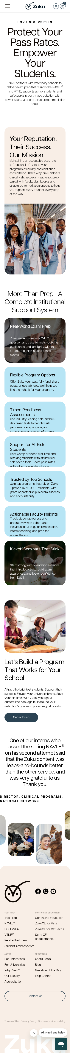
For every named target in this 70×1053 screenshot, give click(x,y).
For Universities (14, 964)
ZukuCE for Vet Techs (49, 929)
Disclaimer (44, 1021)
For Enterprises (14, 959)
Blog (38, 964)
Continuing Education (49, 918)
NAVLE (9, 923)
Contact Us (35, 996)
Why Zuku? (12, 970)
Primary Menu (7, 6)
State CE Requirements (44, 937)
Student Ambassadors (19, 946)
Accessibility (58, 1021)
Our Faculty (12, 976)
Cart (62, 5)
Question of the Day (48, 970)
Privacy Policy (29, 1021)
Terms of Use (12, 1021)
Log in (56, 6)
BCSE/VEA (11, 929)
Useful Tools (43, 959)
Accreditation (13, 981)
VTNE (9, 935)
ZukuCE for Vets (46, 923)
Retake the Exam (15, 940)
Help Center (43, 976)
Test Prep (10, 918)
